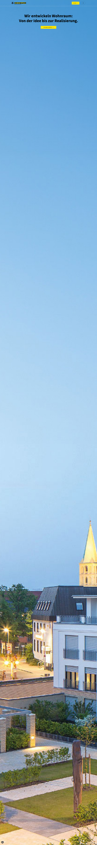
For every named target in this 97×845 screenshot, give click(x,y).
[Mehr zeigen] (48, 842)
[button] (2, 842)
